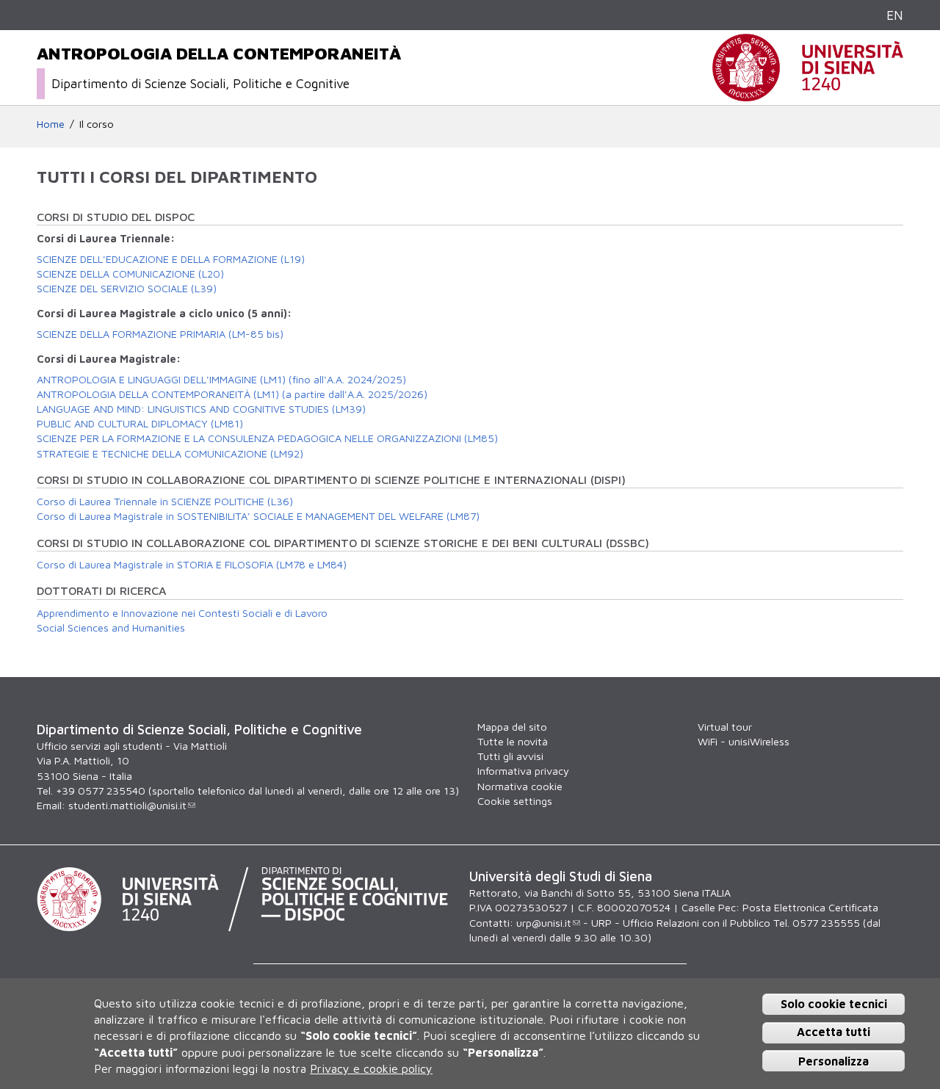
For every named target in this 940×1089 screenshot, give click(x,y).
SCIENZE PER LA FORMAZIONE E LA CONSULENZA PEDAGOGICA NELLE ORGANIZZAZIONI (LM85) (267, 438)
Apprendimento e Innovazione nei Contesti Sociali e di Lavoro (182, 613)
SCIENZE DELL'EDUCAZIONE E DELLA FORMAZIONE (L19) (171, 259)
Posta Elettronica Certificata (810, 907)
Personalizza (833, 1061)
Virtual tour (725, 726)
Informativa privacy (523, 770)
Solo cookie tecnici (834, 1003)
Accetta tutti (833, 1032)
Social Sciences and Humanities (111, 627)
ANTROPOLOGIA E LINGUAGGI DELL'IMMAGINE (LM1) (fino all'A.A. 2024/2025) (221, 379)
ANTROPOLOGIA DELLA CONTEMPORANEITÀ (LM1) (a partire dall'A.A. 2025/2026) (232, 394)
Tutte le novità (512, 741)
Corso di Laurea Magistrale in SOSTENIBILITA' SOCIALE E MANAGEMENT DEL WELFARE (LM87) (258, 516)
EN (894, 15)
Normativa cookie (520, 786)
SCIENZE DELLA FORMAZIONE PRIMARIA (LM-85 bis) (160, 334)
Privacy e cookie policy (371, 1069)
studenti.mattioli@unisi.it (127, 805)
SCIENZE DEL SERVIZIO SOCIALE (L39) (127, 288)
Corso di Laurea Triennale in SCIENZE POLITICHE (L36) (165, 501)
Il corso (96, 123)
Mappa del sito (512, 726)
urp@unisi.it (543, 922)
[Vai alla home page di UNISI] (807, 93)
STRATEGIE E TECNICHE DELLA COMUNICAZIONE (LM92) (170, 453)
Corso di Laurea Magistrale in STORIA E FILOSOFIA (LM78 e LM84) (192, 564)
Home (51, 123)
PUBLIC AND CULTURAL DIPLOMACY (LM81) (140, 423)
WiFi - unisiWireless (743, 741)
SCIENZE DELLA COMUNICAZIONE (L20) (130, 273)
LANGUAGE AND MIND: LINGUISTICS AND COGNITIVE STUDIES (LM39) (201, 408)
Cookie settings (514, 801)
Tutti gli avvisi (510, 756)
